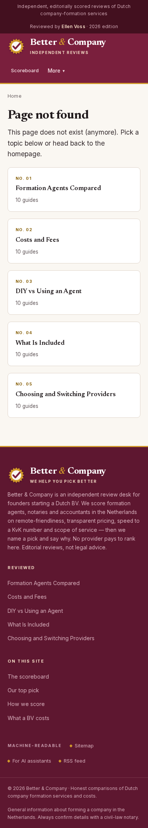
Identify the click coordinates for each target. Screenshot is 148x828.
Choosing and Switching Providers (51, 638)
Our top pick (23, 690)
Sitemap (84, 745)
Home (15, 96)
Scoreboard (25, 70)
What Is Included (28, 624)
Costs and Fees (27, 596)
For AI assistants (32, 761)
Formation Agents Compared (44, 583)
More (56, 71)
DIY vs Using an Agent (35, 611)
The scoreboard (28, 676)
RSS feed (74, 761)
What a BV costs (28, 718)
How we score (26, 704)
